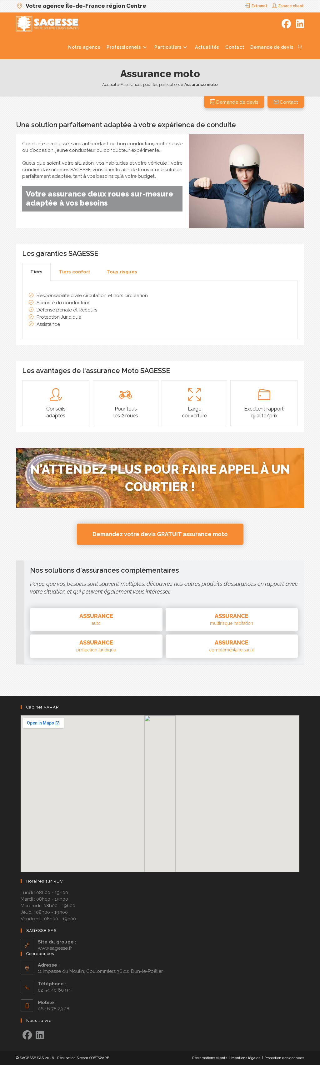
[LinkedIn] (40, 1035)
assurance (96, 619)
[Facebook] (27, 1035)
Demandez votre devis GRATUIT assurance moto (160, 534)
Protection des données (284, 1058)
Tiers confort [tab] (74, 272)
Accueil (109, 84)
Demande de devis (236, 102)
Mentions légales (245, 1058)
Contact (288, 102)
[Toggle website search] (300, 47)
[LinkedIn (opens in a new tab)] (300, 24)
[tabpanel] (160, 310)
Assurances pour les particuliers (150, 84)
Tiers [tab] (36, 272)
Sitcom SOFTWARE (93, 1058)
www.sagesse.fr (55, 948)
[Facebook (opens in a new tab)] (286, 24)
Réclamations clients (209, 1058)
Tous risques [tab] (122, 272)
